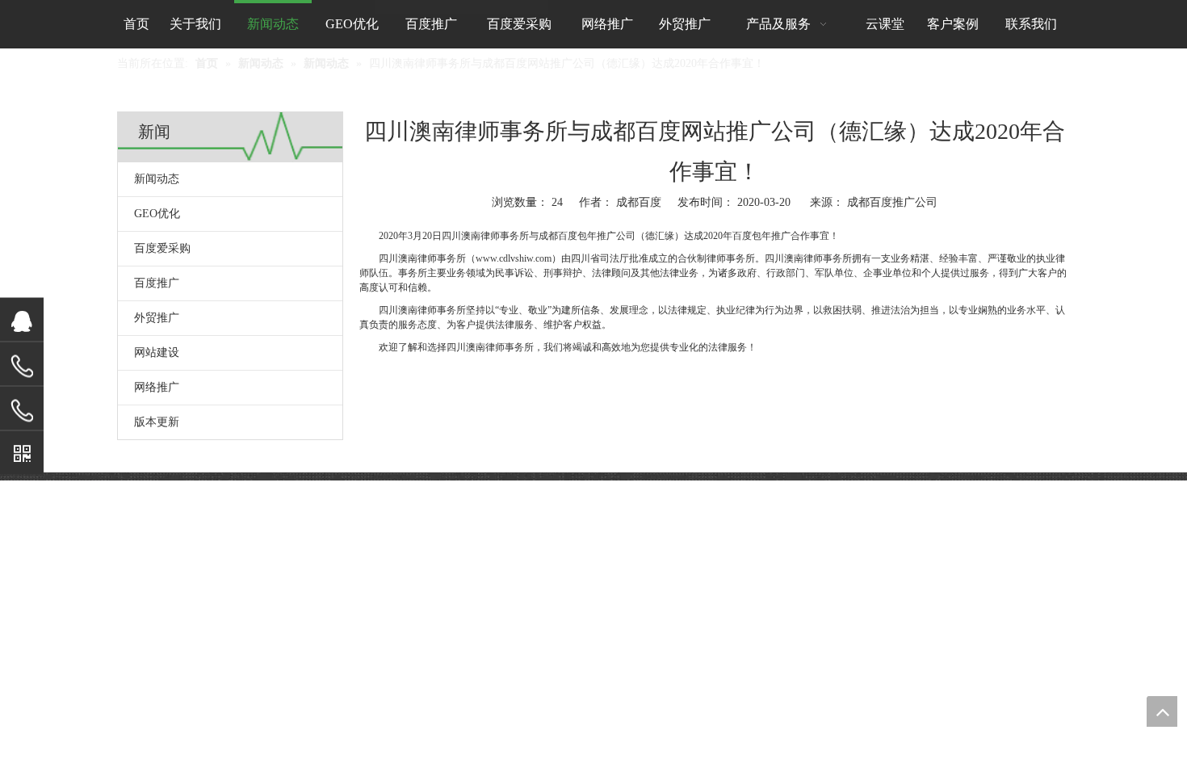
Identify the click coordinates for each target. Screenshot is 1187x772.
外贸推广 (156, 318)
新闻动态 (156, 179)
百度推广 (156, 283)
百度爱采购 (162, 248)
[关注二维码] (21, 453)
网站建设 (156, 352)
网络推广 (156, 387)
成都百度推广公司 (892, 202)
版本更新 (156, 422)
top (1162, 711)
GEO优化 (157, 214)
